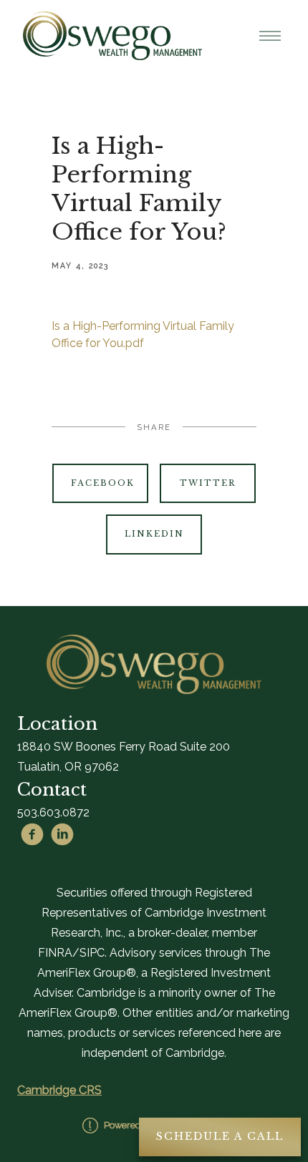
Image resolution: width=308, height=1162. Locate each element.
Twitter (208, 483)
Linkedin (154, 534)
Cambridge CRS (59, 1090)
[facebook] (32, 834)
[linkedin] (62, 834)
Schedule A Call (220, 1136)
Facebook (103, 483)
